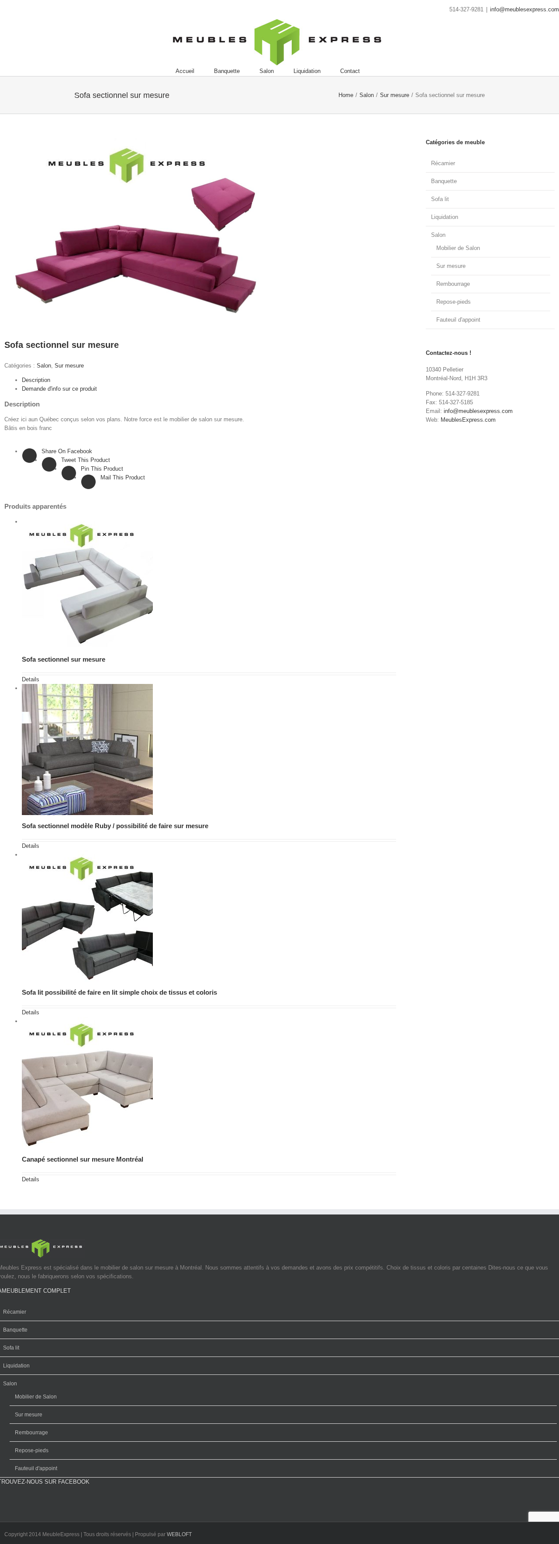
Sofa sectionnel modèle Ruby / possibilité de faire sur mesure (115, 825)
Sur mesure (69, 365)
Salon (44, 365)
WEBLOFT (179, 1534)
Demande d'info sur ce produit (59, 388)
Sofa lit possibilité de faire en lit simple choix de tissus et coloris (119, 992)
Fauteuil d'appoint (458, 319)
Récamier (443, 163)
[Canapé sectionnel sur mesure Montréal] (90, 1021)
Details (30, 679)
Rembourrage (453, 284)
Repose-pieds (453, 301)
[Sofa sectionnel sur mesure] (90, 521)
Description (36, 380)
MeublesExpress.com (468, 419)
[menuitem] (195, 71)
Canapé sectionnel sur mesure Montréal (82, 1159)
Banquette (444, 181)
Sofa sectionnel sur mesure (63, 659)
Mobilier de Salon (458, 248)
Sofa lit (440, 199)
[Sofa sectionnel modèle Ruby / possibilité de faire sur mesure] (90, 688)
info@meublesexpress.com (524, 9)
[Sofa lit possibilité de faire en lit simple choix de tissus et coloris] (90, 854)
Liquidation (444, 217)
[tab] (209, 380)
